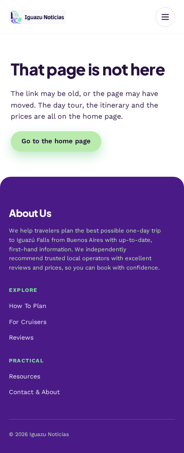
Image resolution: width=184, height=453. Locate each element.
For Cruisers (27, 321)
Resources (24, 376)
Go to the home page (56, 141)
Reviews (21, 337)
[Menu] (165, 17)
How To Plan (27, 305)
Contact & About (34, 391)
